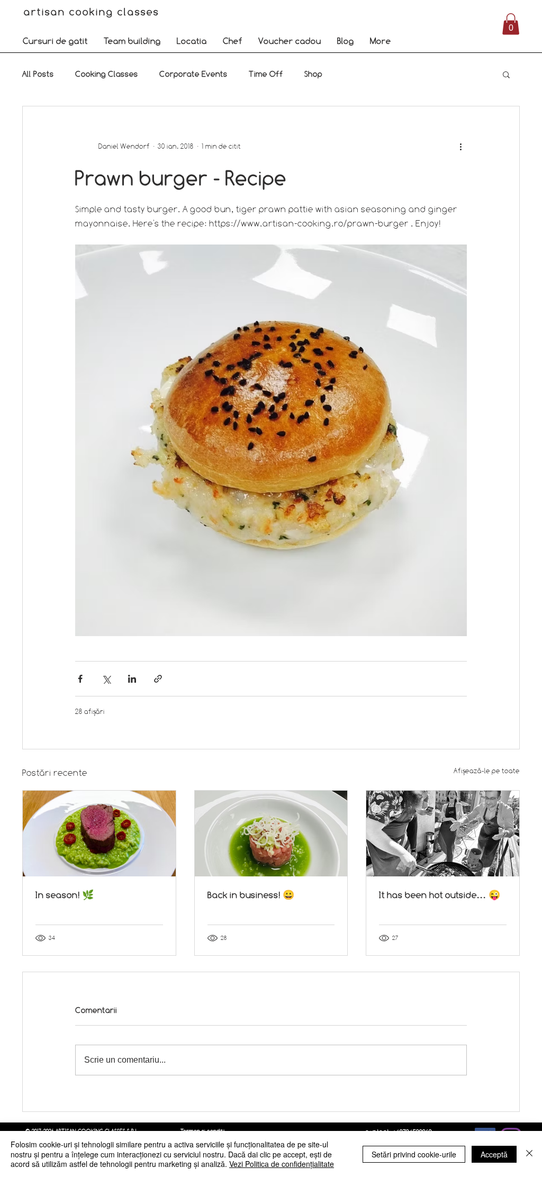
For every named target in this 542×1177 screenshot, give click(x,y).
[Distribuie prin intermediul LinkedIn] (132, 679)
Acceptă (494, 1154)
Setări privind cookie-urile (414, 1154)
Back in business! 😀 (250, 894)
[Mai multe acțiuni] (460, 146)
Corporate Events (193, 74)
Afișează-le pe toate (487, 770)
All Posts (38, 74)
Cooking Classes (106, 74)
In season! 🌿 (64, 894)
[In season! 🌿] (99, 833)
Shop (313, 74)
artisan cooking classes (93, 11)
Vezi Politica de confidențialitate (281, 1163)
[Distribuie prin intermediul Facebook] (80, 679)
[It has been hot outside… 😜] (442, 833)
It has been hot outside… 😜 (439, 894)
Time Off (266, 74)
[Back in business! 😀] (271, 833)
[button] (55, 40)
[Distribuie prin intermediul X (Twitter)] (106, 679)
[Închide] (529, 1154)
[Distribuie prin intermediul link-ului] (158, 679)
